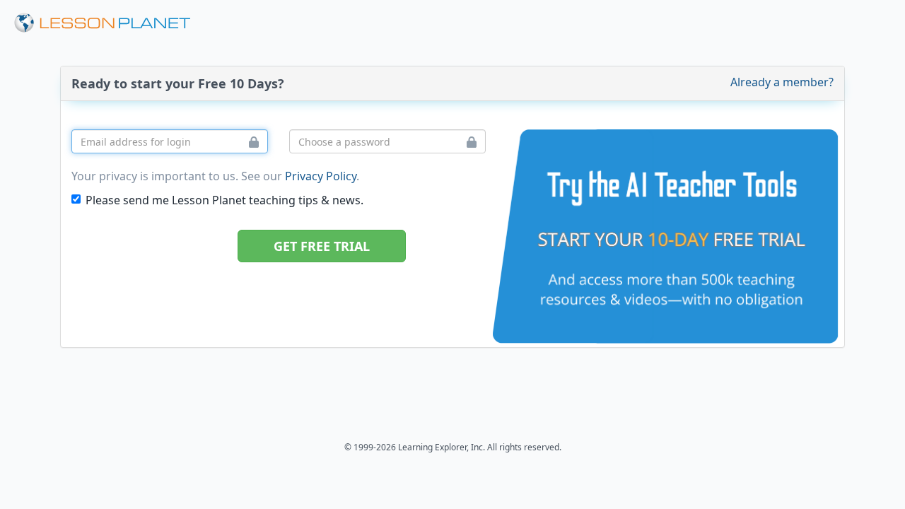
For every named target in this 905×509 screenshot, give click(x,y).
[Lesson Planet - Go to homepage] (110, 23)
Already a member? (782, 82)
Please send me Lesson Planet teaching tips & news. (224, 200)
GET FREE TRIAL (322, 246)
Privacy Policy (320, 176)
